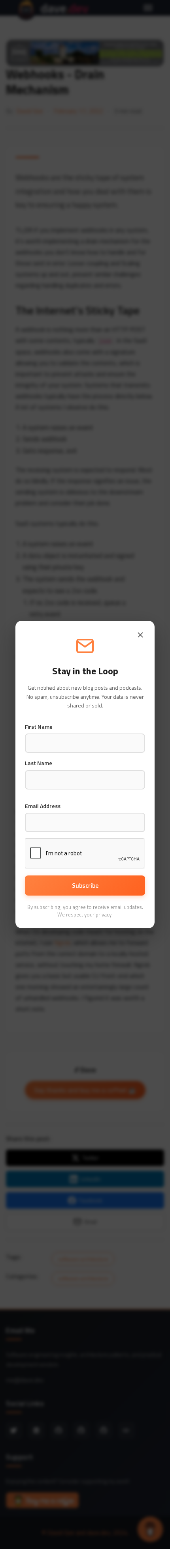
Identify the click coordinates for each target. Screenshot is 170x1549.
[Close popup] (140, 635)
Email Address (42, 806)
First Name (39, 727)
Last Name (38, 763)
